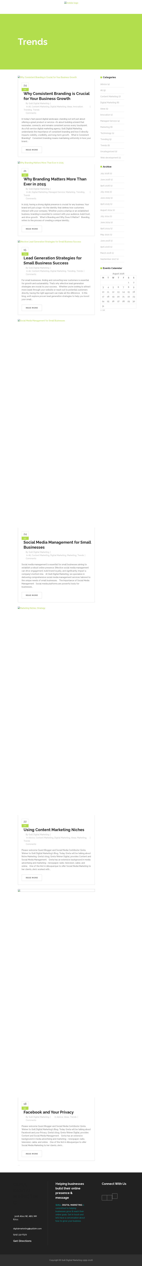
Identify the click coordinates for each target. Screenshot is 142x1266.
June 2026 (105, 179)
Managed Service (57, 192)
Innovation (78, 107)
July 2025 (104, 192)
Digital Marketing (58, 107)
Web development (109, 158)
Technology (105, 133)
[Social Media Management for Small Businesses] (56, 423)
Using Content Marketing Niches (54, 829)
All (29, 107)
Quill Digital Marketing (39, 103)
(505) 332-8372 (20, 1234)
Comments (31, 113)
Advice (31, 838)
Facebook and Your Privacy (49, 1112)
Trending (28, 110)
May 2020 (105, 235)
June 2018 (105, 241)
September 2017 (108, 259)
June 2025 (105, 198)
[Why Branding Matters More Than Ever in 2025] (41, 163)
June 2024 (105, 222)
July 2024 (104, 216)
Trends (36, 110)
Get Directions (22, 1240)
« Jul (102, 310)
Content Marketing (40, 107)
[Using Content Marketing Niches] (56, 711)
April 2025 (105, 204)
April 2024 (105, 228)
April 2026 (105, 186)
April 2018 (105, 247)
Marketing (70, 192)
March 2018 (105, 253)
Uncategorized (107, 151)
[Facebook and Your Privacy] (56, 993)
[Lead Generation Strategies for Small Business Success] (49, 242)
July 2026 (104, 173)
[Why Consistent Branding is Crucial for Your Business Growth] (47, 77)
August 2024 (106, 210)
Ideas (69, 107)
